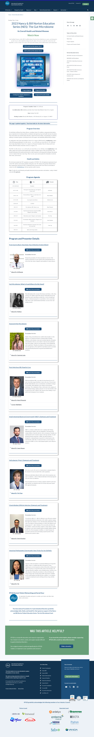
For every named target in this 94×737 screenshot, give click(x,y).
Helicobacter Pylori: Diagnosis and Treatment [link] (24, 460)
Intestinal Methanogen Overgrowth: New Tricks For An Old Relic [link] (30, 550)
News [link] (35, 10)
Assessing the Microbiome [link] (18, 324)
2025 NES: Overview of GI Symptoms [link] (75, 55)
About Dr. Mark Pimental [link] (18, 400)
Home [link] (9, 14)
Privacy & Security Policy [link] (11, 688)
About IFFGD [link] (71, 3)
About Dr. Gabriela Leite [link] (18, 355)
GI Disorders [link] (8, 10)
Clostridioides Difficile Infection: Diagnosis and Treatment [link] (28, 505)
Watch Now (69, 38)
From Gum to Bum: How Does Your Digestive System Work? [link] (29, 245)
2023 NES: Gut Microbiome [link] (73, 58)
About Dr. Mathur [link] (16, 311)
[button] (87, 10)
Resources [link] (28, 10)
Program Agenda (70, 41)
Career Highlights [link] (16, 404)
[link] (92, 18)
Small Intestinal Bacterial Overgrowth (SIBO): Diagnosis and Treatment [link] (32, 417)
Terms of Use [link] (21, 688)
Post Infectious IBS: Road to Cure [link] (20, 367)
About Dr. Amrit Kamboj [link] (18, 538)
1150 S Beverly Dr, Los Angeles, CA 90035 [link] (42, 116)
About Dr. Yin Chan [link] (17, 493)
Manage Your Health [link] (18, 10)
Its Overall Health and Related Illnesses (75, 36)
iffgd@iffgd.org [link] (20, 167)
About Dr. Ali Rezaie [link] (17, 272)
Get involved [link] (63, 10)
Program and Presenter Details (73, 44)
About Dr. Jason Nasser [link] (18, 448)
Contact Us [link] (78, 3)
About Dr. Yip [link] (15, 584)
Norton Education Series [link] (45, 10)
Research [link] (55, 10)
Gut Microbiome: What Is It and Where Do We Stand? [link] (26, 284)
